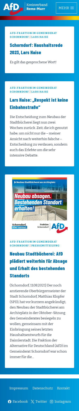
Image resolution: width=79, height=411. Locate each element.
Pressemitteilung (45, 245)
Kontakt (63, 388)
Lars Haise (39, 37)
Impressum (18, 388)
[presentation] (39, 204)
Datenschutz (42, 388)
